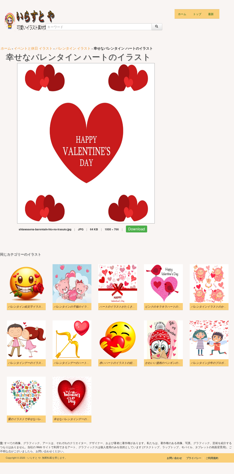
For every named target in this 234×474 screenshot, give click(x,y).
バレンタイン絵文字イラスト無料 (28, 306)
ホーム (182, 14)
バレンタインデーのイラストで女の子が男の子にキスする (43, 363)
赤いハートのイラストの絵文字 (118, 363)
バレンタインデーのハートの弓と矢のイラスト (82, 363)
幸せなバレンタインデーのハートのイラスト (81, 419)
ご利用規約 (212, 458)
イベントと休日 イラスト (33, 48)
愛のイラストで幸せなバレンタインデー (32, 419)
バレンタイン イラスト (73, 48)
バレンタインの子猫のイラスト (73, 306)
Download (136, 229)
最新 (211, 14)
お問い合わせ (174, 458)
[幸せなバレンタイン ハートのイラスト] (86, 143)
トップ (197, 14)
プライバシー (194, 458)
